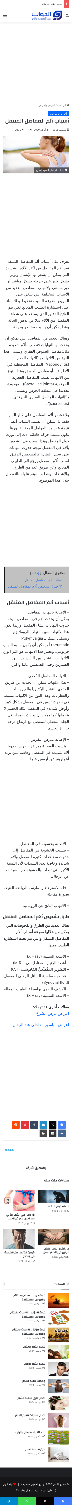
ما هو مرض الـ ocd (58, 1206)
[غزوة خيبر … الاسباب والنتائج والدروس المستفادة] (58, 1300)
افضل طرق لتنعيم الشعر (31, 1398)
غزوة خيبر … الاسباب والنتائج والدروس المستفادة (29, 1297)
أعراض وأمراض (46, 105)
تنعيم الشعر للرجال (34, 1363)
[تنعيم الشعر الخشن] (58, 1352)
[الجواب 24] (47, 15)
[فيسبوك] (62, 1125)
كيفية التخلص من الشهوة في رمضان (19, 1254)
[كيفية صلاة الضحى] (58, 1454)
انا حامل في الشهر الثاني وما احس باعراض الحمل (20, 1216)
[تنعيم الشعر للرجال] (58, 1369)
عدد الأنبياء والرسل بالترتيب (30, 1432)
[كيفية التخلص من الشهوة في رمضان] (19, 1239)
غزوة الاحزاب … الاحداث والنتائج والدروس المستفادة (27, 1314)
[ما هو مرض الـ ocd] (53, 1196)
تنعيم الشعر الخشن (34, 1346)
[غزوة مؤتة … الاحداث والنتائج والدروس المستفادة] (58, 1335)
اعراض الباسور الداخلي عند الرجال (41, 1024)
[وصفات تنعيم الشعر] (58, 1386)
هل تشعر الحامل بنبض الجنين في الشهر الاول (56, 1250)
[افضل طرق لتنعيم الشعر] (58, 1403)
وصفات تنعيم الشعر (33, 1380)
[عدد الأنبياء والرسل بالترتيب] (58, 1437)
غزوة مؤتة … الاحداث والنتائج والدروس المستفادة (28, 1331)
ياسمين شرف (59, 129)
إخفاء (35, 573)
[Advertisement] (36, 61)
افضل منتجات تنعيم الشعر (30, 1415)
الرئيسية (62, 105)
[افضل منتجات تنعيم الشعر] (58, 1420)
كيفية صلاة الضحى (34, 1449)
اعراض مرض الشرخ (52, 1013)
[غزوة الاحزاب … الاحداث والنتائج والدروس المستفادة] (58, 1317)
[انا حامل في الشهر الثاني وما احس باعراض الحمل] (19, 1200)
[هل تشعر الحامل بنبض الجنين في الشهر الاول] (53, 1237)
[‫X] (52, 1125)
